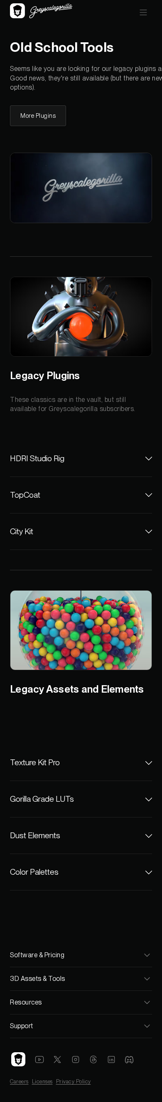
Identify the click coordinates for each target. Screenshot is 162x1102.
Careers (19, 1081)
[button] (143, 12)
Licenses (42, 1081)
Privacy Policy (73, 1081)
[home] (41, 11)
